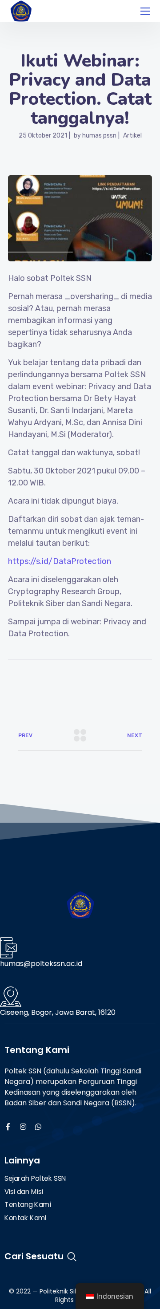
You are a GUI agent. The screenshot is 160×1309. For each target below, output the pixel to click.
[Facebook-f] (8, 1126)
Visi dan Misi (23, 1192)
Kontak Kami (25, 1218)
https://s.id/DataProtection (59, 561)
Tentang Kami (27, 1205)
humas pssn (99, 135)
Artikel (132, 135)
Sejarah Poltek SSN (35, 1178)
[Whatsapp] (38, 1126)
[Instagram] (23, 1126)
